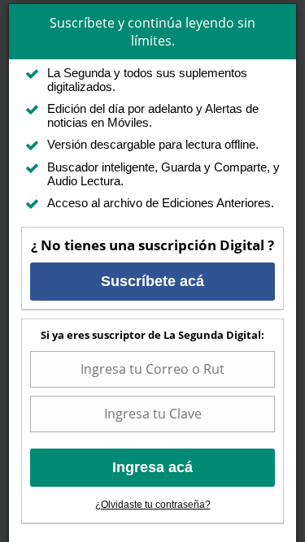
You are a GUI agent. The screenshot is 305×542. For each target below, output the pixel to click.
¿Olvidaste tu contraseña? (153, 504)
